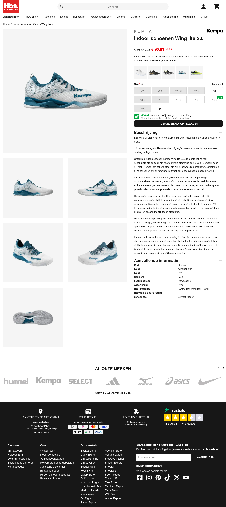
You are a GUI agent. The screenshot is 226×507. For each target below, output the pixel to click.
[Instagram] (149, 478)
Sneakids (110, 470)
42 (214, 90)
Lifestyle (121, 16)
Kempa (143, 31)
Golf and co (87, 478)
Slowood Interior (114, 458)
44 (160, 99)
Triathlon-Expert (114, 486)
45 (196, 99)
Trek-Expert (111, 482)
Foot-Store (87, 470)
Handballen (79, 16)
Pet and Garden (114, 454)
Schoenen (49, 16)
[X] (176, 478)
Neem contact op (41, 422)
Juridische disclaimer (52, 466)
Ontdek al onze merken (113, 393)
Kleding (64, 16)
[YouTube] (186, 478)
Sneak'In (110, 466)
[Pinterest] (158, 478)
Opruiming (189, 16)
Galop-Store (88, 474)
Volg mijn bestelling (19, 458)
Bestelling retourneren (21, 462)
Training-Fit (111, 478)
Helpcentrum (15, 454)
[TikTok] (167, 478)
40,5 (196, 90)
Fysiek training (170, 16)
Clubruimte (151, 16)
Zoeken (113, 6)
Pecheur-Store (113, 450)
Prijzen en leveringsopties (55, 474)
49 (142, 108)
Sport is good (112, 474)
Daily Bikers (88, 454)
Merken (204, 16)
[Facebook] (139, 478)
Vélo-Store (111, 494)
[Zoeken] (61, 6)
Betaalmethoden (50, 470)
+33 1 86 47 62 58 (40, 432)
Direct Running (89, 458)
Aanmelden (205, 457)
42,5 (142, 99)
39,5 (160, 90)
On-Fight (86, 498)
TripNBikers (112, 490)
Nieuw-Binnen (31, 16)
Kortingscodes (16, 466)
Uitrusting (136, 16)
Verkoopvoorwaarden (52, 458)
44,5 (178, 99)
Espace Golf (88, 466)
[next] (223, 369)
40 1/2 (178, 90)
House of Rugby (90, 482)
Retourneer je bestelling (136, 424)
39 (142, 90)
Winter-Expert (113, 498)
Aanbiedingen (11, 16)
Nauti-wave (87, 494)
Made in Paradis (90, 490)
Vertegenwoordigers (101, 16)
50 (160, 108)
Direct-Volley (88, 462)
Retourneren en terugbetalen (57, 462)
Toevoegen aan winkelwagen (178, 123)
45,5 (217, 98)
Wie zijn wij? (47, 450)
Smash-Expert (113, 462)
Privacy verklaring (50, 478)
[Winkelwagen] (216, 6)
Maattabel (217, 84)
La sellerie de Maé (91, 486)
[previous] (218, 369)
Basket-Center (89, 450)
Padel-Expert (88, 502)
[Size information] (142, 84)
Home (6, 24)
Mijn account (15, 450)
